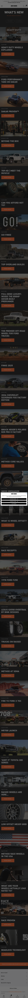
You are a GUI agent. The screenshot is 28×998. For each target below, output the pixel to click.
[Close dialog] (26, 493)
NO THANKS (14, 503)
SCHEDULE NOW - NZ (14, 501)
